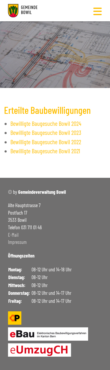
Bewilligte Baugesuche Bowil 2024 (45, 123)
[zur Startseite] (22, 10)
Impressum (17, 242)
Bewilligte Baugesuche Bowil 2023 (45, 132)
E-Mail (13, 235)
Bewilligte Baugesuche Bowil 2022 (45, 142)
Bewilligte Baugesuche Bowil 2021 (45, 151)
